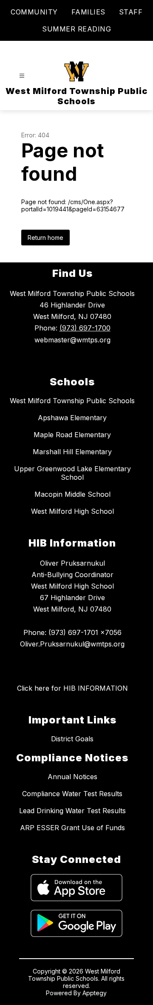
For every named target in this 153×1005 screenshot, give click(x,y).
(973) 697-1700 (85, 328)
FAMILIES (88, 12)
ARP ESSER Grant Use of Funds (72, 827)
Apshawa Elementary (72, 417)
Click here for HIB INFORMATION (72, 688)
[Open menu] (22, 76)
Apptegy (94, 992)
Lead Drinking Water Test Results (72, 810)
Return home (45, 237)
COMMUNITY (34, 12)
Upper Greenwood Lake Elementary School (72, 472)
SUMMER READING (76, 29)
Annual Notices (72, 776)
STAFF (131, 12)
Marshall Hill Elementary (72, 451)
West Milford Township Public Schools (72, 400)
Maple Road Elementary (72, 434)
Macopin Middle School (72, 494)
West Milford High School (72, 511)
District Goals (72, 739)
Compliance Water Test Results (72, 793)
